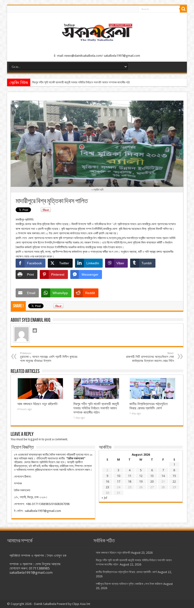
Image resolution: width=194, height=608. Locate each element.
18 (129, 481)
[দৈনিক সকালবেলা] (97, 42)
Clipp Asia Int (81, 604)
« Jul (104, 497)
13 (152, 476)
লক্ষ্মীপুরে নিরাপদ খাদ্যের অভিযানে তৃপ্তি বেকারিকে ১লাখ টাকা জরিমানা (129, 584)
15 (174, 476)
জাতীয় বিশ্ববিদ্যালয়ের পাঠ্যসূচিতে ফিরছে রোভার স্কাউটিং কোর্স (148, 406)
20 (152, 481)
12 (140, 476)
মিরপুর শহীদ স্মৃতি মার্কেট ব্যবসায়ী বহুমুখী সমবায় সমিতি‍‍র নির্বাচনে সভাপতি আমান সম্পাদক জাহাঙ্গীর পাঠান (82, 82)
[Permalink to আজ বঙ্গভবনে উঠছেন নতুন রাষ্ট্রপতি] (40, 388)
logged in (34, 439)
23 (107, 487)
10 (118, 476)
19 (140, 481)
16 (107, 481)
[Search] (183, 9)
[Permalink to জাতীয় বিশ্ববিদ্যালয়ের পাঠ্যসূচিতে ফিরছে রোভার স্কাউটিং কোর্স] (152, 388)
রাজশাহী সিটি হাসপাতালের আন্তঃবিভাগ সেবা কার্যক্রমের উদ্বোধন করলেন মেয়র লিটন (150, 357)
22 (174, 481)
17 (118, 481)
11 (129, 476)
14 (163, 476)
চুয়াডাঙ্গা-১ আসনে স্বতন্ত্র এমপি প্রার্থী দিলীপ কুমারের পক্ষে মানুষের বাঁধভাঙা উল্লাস (48, 357)
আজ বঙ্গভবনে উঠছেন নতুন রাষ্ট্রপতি (37, 404)
